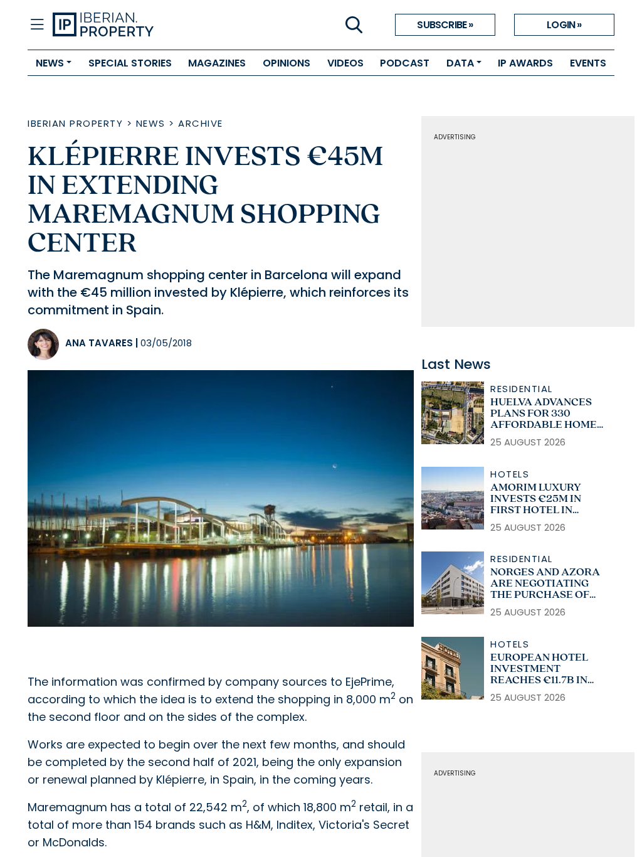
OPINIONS (286, 63)
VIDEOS (345, 63)
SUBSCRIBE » (445, 25)
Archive (200, 123)
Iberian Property (75, 123)
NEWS (50, 63)
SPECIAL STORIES (130, 63)
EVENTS (588, 63)
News (151, 123)
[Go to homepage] (187, 25)
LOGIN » (564, 25)
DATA (460, 63)
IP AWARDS (525, 63)
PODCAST (404, 63)
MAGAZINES (217, 63)
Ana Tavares (99, 342)
